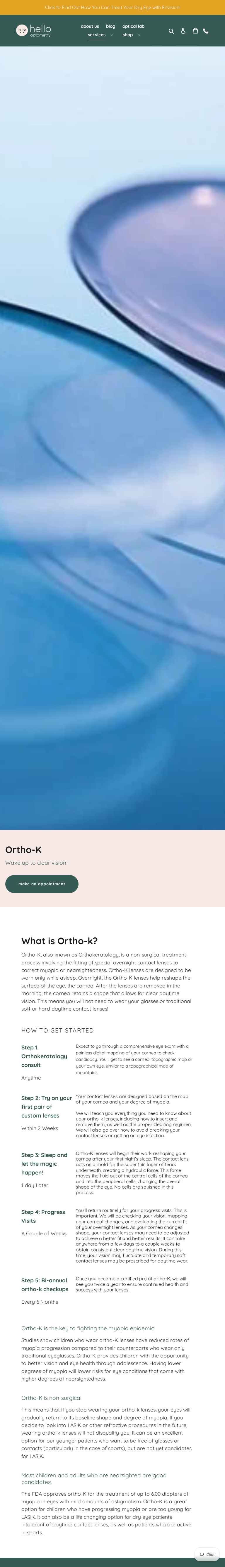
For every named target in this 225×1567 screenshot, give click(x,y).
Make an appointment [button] (41, 883)
